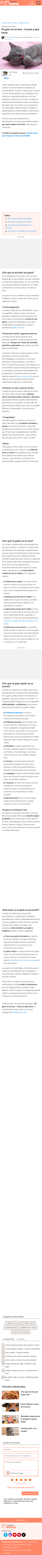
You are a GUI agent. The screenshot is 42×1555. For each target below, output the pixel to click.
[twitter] (6, 1535)
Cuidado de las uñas (13, 1323)
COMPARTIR (31, 4)
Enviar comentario (30, 1493)
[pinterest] (19, 1535)
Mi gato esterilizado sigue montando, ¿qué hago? (20, 1365)
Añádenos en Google (32, 73)
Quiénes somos (32, 1542)
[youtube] (15, 1535)
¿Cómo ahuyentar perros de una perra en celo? (22, 1345)
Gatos (6, 78)
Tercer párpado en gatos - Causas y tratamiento (22, 1348)
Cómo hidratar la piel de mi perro (30, 1405)
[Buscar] (38, 3)
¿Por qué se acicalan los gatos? (20, 218)
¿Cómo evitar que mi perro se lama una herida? (20, 135)
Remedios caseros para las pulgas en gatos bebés (30, 1419)
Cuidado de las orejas (28, 1327)
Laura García (10, 37)
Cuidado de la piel (23, 23)
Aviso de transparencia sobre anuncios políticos (17, 1550)
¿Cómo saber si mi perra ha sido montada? (20, 1360)
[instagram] (10, 1535)
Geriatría (26, 1332)
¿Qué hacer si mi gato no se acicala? (22, 231)
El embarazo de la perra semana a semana (20, 1356)
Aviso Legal (6, 1545)
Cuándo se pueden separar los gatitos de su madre (21, 622)
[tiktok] (24, 1535)
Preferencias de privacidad (11, 1547)
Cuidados (14, 23)
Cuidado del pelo (11, 1327)
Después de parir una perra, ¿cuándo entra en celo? (21, 1372)
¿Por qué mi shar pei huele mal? (29, 1393)
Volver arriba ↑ (21, 1520)
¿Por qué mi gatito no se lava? (19, 222)
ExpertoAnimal (5, 23)
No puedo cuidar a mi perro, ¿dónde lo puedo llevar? (21, 1379)
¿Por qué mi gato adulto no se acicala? (18, 227)
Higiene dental (29, 1323)
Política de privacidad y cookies (21, 1545)
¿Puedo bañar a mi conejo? (28, 1430)
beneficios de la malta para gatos (24, 960)
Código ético (7, 1553)
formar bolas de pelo (24, 376)
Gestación (16, 1332)
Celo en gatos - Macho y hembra (17, 1352)
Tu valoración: (20, 1483)
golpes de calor (18, 327)
